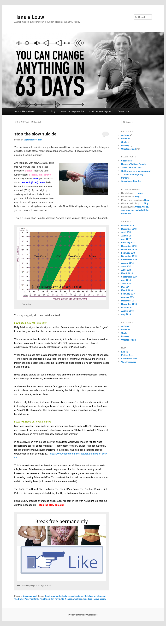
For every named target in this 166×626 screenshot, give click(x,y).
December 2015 (128, 256)
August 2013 (127, 310)
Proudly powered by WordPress (83, 614)
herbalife (63, 595)
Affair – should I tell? (131, 167)
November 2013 (129, 303)
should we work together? (101, 111)
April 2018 (126, 232)
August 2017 (127, 235)
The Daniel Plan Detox (40, 598)
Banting (48, 595)
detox (55, 595)
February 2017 (128, 242)
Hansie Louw (29, 16)
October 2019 (127, 225)
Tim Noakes (66, 598)
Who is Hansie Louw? (25, 111)
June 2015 (126, 266)
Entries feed (127, 355)
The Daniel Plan (21, 598)
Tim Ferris (55, 598)
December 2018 (128, 228)
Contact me (123, 111)
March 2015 (127, 273)
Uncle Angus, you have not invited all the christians (135, 210)
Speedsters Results (131, 181)
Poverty (125, 145)
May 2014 (125, 286)
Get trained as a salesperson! (135, 170)
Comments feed (129, 358)
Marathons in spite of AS (72, 111)
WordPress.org (128, 361)
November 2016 (129, 249)
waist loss (77, 598)
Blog (53, 111)
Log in (124, 351)
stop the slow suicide (35, 134)
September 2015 (129, 259)
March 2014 (127, 290)
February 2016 (128, 252)
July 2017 (126, 239)
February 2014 (128, 293)
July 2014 (126, 280)
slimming (101, 595)
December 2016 (128, 245)
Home (43, 111)
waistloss (87, 598)
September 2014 (129, 276)
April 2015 (126, 269)
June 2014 (126, 283)
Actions (125, 135)
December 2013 (128, 300)
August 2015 (127, 262)
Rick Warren (90, 595)
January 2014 (127, 297)
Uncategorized (29, 595)
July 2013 (126, 314)
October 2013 (127, 307)
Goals (124, 142)
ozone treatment (75, 595)
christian (125, 138)
